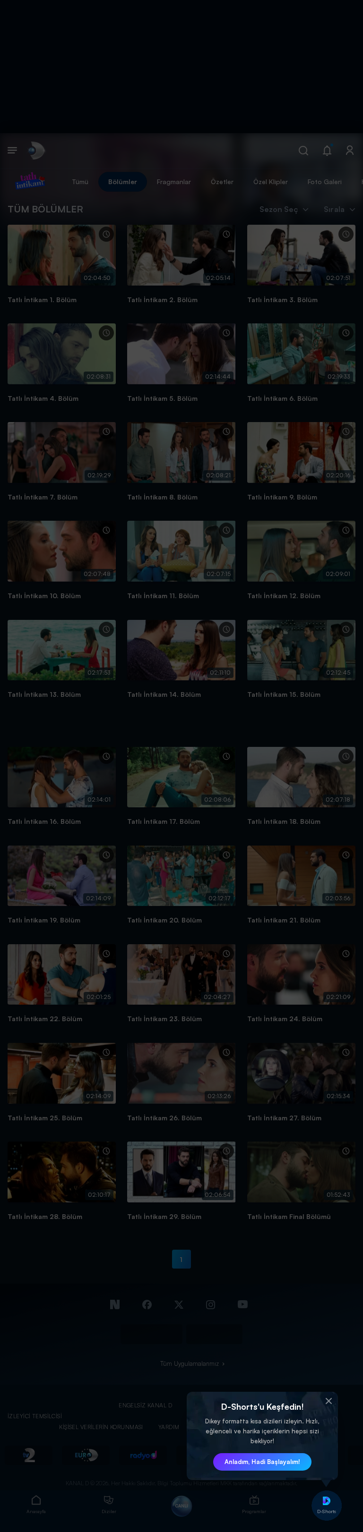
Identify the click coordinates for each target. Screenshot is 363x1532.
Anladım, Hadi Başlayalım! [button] (262, 1461)
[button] (328, 1401)
